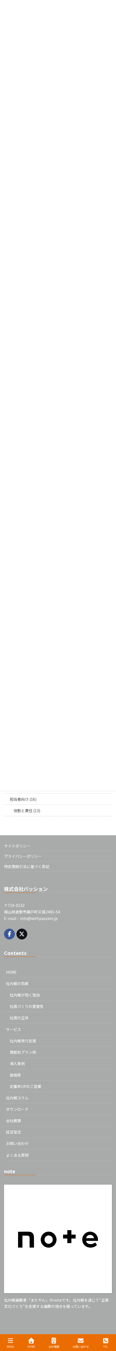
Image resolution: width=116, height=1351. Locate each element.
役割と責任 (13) (26, 810)
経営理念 (13, 1132)
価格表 (15, 1075)
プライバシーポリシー (23, 856)
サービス (13, 1029)
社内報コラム (17, 1097)
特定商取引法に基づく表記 (26, 866)
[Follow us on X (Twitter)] (21, 934)
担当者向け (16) (23, 799)
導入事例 (17, 1063)
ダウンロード (17, 1109)
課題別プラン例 (23, 1052)
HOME (11, 972)
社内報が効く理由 (25, 995)
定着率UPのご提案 (25, 1086)
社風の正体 (19, 1017)
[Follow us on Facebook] (9, 934)
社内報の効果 (17, 983)
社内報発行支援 (23, 1040)
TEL (105, 1346)
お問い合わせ (17, 1143)
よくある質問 (17, 1155)
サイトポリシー (17, 846)
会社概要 (13, 1120)
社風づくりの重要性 (27, 1006)
